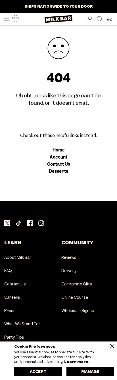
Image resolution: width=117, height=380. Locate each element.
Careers (12, 297)
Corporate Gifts (76, 284)
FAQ (8, 271)
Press (10, 311)
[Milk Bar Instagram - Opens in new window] (41, 223)
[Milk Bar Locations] (14, 19)
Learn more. (76, 362)
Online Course (74, 297)
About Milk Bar (18, 257)
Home (59, 150)
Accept (38, 371)
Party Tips (14, 337)
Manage (90, 371)
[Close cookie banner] (112, 346)
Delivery (68, 271)
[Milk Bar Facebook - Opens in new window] (30, 223)
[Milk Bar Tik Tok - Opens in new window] (18, 223)
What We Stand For (22, 324)
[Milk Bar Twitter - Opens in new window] (7, 223)
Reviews (68, 257)
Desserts (58, 171)
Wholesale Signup (77, 311)
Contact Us (58, 164)
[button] (5, 19)
